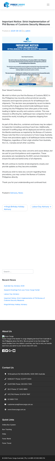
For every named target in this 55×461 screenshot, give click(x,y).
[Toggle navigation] (48, 5)
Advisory (13, 193)
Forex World (6, 439)
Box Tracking (7, 429)
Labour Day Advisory (40, 206)
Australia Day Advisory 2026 (14, 286)
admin (27, 31)
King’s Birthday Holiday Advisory (14, 207)
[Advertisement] (27, 241)
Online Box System (9, 425)
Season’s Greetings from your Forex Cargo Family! (22, 290)
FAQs (4, 434)
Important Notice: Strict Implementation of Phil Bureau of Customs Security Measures (24, 299)
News (20, 193)
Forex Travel (6, 443)
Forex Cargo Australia (15, 458)
